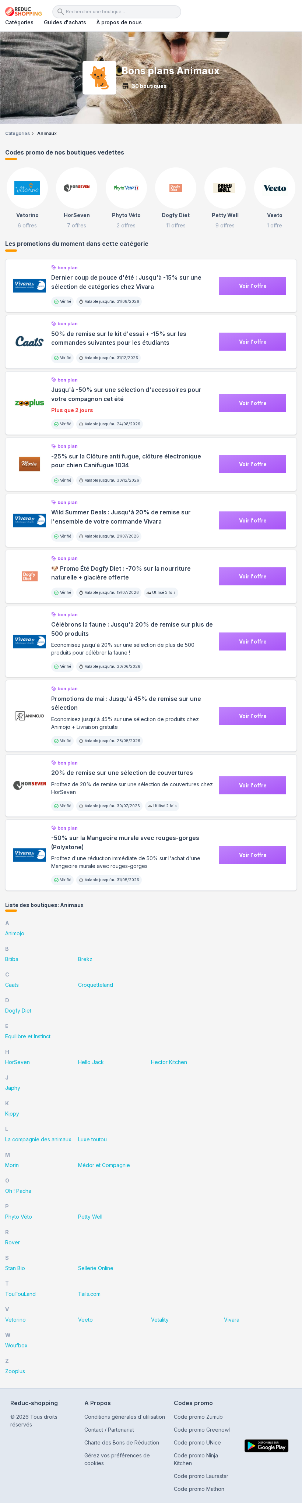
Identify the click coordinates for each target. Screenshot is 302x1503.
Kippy (12, 1113)
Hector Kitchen (169, 1062)
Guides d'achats (65, 22)
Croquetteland (95, 985)
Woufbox (16, 1345)
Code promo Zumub (198, 1417)
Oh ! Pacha (18, 1191)
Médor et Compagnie (104, 1165)
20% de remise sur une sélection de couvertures (122, 772)
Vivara (231, 1319)
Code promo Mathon (199, 1489)
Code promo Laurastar (201, 1476)
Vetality (160, 1319)
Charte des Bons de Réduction (121, 1442)
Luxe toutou (92, 1139)
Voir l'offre (253, 286)
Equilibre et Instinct (27, 1036)
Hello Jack (91, 1062)
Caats (12, 985)
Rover (12, 1242)
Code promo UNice (197, 1442)
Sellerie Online (95, 1268)
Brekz (85, 959)
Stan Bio (15, 1268)
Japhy (12, 1088)
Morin (12, 1165)
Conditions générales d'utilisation (124, 1417)
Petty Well (90, 1216)
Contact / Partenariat (109, 1429)
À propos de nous (119, 22)
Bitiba (11, 959)
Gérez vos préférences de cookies (117, 1459)
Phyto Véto (18, 1216)
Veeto (85, 1319)
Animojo (14, 933)
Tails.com (89, 1294)
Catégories (19, 22)
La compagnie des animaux (38, 1139)
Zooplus (15, 1371)
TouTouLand (20, 1294)
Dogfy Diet (18, 1010)
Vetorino (15, 1319)
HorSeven (17, 1062)
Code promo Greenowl (202, 1429)
